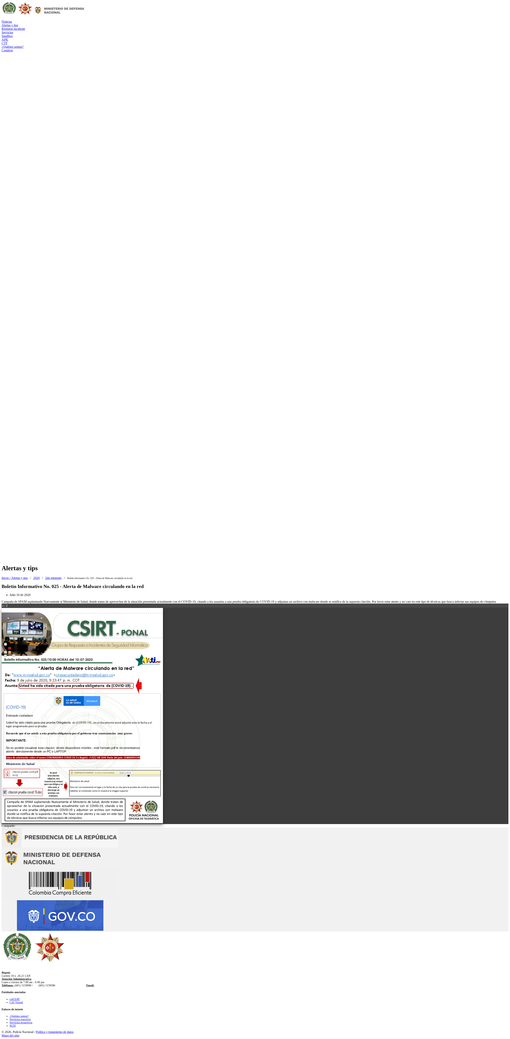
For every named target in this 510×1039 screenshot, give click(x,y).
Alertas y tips (19, 578)
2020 (36, 578)
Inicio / (6, 578)
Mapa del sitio (10, 1035)
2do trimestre (53, 578)
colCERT (15, 999)
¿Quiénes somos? (19, 1016)
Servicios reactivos (20, 1019)
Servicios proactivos (21, 1022)
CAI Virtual (16, 1002)
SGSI (13, 1025)
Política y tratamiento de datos (55, 1032)
